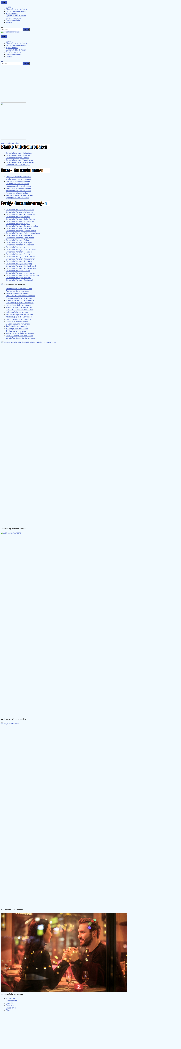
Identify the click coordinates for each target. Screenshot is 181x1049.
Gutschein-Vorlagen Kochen (18, 247)
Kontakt (9, 1003)
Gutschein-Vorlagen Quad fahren (20, 257)
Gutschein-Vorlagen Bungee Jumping (22, 226)
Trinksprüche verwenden (16, 331)
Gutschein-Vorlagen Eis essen (18, 228)
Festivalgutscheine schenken (18, 181)
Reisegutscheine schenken (17, 193)
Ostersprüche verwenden (17, 322)
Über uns (10, 1006)
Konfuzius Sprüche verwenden (19, 307)
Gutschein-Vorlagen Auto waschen (21, 214)
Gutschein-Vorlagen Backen (18, 217)
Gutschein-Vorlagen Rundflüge (19, 261)
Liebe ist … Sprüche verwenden (19, 310)
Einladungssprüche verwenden (19, 298)
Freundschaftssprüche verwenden (20, 300)
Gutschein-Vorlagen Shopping (19, 264)
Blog (8, 1010)
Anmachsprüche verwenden (18, 291)
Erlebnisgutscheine (13, 20)
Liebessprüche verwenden (17, 312)
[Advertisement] (90, 83)
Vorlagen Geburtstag (10, 143)
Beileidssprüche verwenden (18, 293)
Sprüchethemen (12, 13)
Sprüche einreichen (13, 18)
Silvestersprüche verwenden (18, 324)
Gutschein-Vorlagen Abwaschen (20, 210)
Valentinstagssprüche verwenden (20, 333)
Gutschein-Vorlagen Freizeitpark (20, 235)
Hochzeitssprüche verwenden (19, 305)
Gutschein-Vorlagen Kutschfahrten (21, 250)
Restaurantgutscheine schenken (19, 195)
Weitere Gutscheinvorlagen (18, 165)
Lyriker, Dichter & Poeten (16, 16)
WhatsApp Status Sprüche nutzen (20, 338)
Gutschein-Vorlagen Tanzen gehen (20, 273)
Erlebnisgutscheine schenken (18, 179)
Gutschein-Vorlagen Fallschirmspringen (23, 233)
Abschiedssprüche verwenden (19, 289)
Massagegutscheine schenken (18, 188)
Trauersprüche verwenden (17, 329)
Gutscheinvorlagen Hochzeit (18, 155)
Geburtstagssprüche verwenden (19, 303)
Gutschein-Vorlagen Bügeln (18, 224)
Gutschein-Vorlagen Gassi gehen (20, 238)
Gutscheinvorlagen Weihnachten (20, 162)
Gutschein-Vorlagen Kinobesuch (20, 245)
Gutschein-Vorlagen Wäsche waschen (22, 275)
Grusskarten (11, 1008)
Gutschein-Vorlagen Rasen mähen (20, 259)
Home (8, 7)
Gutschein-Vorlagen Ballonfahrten (20, 219)
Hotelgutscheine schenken (17, 184)
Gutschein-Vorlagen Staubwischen (21, 268)
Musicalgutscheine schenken (18, 191)
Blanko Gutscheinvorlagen (16, 9)
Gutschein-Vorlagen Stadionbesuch (21, 266)
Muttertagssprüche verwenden (19, 317)
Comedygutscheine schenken (18, 177)
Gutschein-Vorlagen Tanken (18, 271)
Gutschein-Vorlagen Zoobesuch (19, 280)
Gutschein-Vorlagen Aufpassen (19, 212)
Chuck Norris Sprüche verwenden (20, 296)
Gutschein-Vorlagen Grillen (17, 240)
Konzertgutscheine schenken (18, 186)
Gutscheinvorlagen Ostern (17, 158)
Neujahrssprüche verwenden (18, 319)
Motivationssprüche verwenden (19, 314)
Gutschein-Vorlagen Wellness (18, 278)
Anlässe (9, 22)
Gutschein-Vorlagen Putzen (18, 254)
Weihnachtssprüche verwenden (19, 336)
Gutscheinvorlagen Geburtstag (19, 153)
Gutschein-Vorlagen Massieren (19, 252)
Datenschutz (11, 1001)
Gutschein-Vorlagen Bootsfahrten (20, 221)
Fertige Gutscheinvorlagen (16, 11)
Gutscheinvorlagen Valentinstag (19, 160)
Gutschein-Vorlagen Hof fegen (19, 242)
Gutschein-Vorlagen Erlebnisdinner (21, 231)
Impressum (10, 998)
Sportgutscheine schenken (17, 198)
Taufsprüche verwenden (16, 326)
